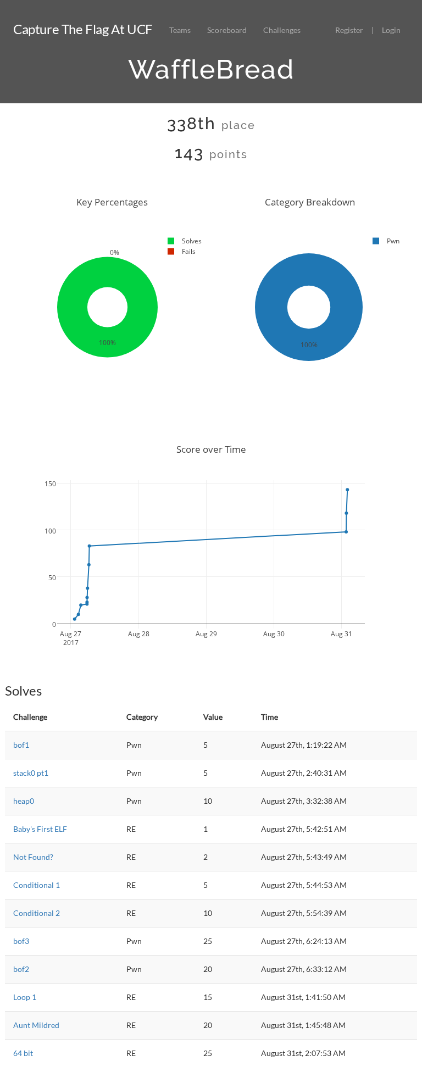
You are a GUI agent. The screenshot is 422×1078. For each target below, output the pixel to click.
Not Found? (33, 857)
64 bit (23, 1053)
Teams (180, 30)
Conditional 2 (36, 913)
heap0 (23, 800)
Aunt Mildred (36, 1025)
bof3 (21, 941)
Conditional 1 (36, 885)
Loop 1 (24, 997)
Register (349, 30)
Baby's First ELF (40, 828)
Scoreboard (227, 30)
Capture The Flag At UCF (83, 29)
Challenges (282, 30)
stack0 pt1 (30, 772)
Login (391, 30)
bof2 (21, 969)
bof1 (21, 744)
